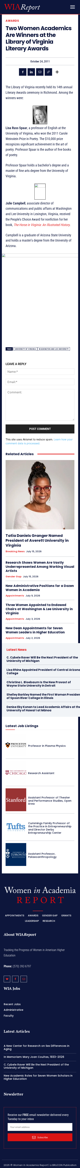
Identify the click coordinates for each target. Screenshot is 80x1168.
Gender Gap (13, 576)
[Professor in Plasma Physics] (16, 745)
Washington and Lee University (54, 349)
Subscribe (42, 1137)
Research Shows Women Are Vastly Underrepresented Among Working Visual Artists (40, 566)
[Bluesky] (7, 979)
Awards (12, 20)
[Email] (40, 72)
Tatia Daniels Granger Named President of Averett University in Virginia (37, 540)
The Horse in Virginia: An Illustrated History (42, 225)
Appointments (15, 595)
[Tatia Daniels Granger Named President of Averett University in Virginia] (40, 494)
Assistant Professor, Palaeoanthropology (42, 855)
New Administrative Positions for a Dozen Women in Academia (40, 588)
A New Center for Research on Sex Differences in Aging (36, 1047)
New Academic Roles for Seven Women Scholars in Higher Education (38, 1077)
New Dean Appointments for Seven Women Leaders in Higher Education (35, 630)
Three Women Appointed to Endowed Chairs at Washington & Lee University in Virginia (39, 609)
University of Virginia (25, 349)
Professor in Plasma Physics (47, 746)
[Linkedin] (31, 72)
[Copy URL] (48, 72)
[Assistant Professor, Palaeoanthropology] (16, 854)
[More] (57, 72)
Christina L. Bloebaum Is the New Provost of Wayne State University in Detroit (39, 684)
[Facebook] (22, 72)
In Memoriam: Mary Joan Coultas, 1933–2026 (34, 1057)
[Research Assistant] (16, 772)
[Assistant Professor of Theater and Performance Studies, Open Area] (16, 799)
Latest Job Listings (22, 726)
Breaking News (15, 551)
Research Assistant (41, 773)
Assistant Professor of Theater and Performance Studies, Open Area (49, 801)
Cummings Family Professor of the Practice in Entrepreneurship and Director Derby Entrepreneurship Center (49, 827)
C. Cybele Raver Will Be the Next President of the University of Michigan (42, 659)
